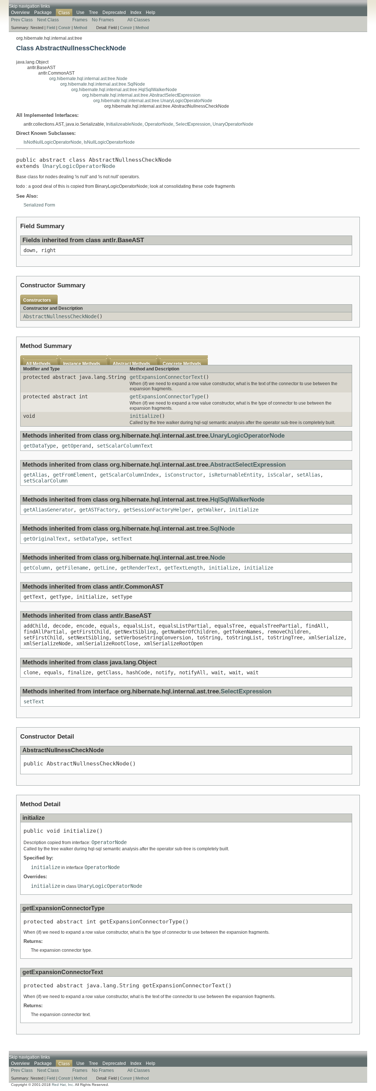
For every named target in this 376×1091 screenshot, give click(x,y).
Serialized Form (39, 205)
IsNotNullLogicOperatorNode (53, 142)
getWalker (210, 510)
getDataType (40, 446)
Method (80, 27)
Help (150, 12)
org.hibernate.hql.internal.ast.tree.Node (88, 78)
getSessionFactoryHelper (157, 510)
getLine (104, 568)
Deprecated (114, 12)
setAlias (308, 475)
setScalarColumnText (125, 446)
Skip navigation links (29, 6)
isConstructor (183, 475)
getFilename (72, 568)
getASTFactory (98, 510)
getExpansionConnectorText (166, 377)
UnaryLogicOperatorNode (79, 166)
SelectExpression (193, 124)
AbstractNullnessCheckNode (60, 316)
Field (51, 27)
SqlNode (222, 528)
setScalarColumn (46, 481)
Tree (93, 12)
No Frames (103, 19)
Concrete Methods (182, 363)
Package (43, 12)
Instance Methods (81, 363)
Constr (64, 27)
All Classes (138, 19)
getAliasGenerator (48, 510)
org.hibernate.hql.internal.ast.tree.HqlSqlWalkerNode (124, 89)
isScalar (279, 475)
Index (135, 12)
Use (80, 12)
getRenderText (139, 568)
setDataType (89, 539)
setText (122, 539)
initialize (144, 416)
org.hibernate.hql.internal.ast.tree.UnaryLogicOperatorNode (152, 100)
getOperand (76, 446)
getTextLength (183, 568)
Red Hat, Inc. (63, 1085)
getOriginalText (46, 539)
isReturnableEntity (235, 475)
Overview (20, 12)
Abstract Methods (131, 363)
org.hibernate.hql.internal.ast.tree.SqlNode (102, 84)
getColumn (37, 568)
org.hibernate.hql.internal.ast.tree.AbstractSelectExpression (141, 95)
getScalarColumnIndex (129, 475)
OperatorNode (159, 124)
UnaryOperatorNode (233, 124)
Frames (79, 19)
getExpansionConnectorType (166, 396)
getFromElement (73, 475)
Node (217, 557)
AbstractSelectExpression (248, 464)
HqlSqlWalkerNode (237, 499)
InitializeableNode (124, 124)
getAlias (35, 475)
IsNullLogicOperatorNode (109, 142)
